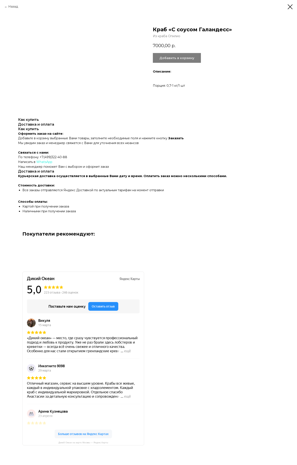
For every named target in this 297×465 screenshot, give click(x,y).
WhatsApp (44, 162)
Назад (13, 6)
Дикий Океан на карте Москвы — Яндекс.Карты (83, 442)
